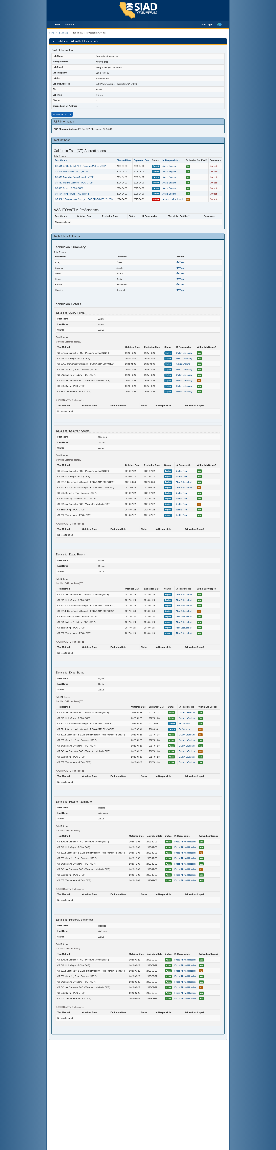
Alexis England (169, 165)
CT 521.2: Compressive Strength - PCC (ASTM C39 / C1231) (84, 199)
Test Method (61, 160)
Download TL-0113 (62, 114)
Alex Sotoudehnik (184, 481)
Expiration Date (141, 160)
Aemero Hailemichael (172, 199)
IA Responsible (170, 160)
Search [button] (69, 24)
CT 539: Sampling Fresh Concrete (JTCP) (74, 176)
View (181, 262)
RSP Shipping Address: (66, 129)
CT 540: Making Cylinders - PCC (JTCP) (74, 182)
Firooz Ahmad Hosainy (185, 841)
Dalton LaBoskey (184, 352)
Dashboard (63, 32)
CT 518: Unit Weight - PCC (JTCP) (71, 171)
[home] (219, 25)
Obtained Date (124, 160)
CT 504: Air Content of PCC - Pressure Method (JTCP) (81, 165)
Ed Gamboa (184, 723)
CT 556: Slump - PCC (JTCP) (69, 188)
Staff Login (206, 24)
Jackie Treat (181, 470)
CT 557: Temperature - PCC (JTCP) (72, 193)
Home (57, 24)
